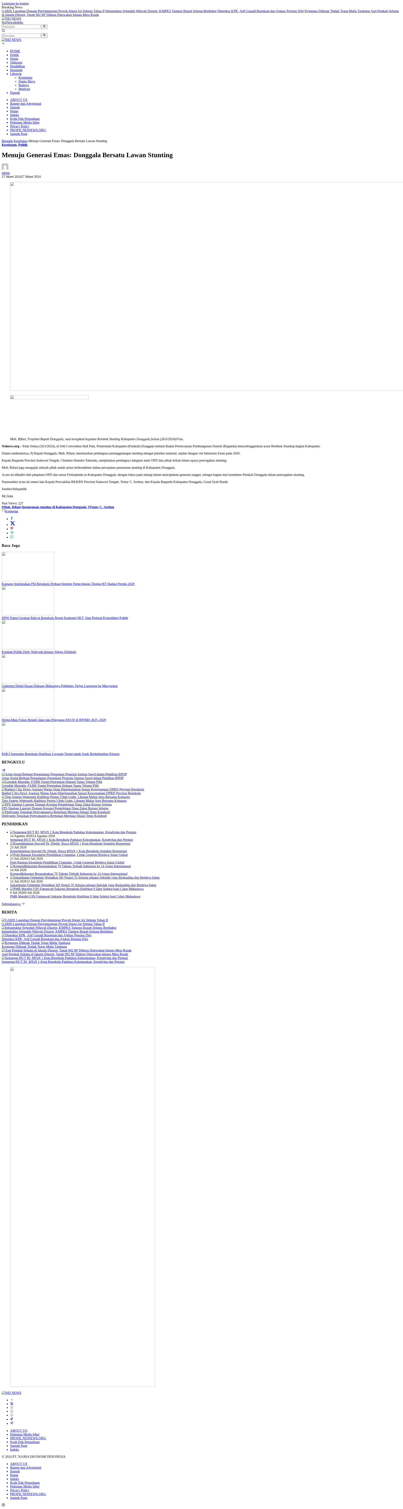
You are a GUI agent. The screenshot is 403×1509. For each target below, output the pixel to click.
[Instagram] (11, 1407)
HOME (15, 51)
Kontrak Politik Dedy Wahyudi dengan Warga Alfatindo (39, 652)
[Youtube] (11, 1411)
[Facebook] (11, 1400)
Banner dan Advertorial (25, 103)
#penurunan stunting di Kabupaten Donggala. (54, 507)
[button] (44, 26)
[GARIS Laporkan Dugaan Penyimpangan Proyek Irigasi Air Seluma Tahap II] (55, 920)
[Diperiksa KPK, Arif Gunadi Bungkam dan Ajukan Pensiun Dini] (46, 935)
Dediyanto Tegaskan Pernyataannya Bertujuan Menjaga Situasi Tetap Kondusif (54, 816)
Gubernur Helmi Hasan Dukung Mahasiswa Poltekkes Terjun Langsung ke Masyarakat (60, 686)
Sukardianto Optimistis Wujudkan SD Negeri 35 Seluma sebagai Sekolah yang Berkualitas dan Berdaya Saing (83, 885)
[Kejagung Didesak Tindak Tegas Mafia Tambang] (36, 943)
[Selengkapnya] (3, 770)
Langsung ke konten (15, 3)
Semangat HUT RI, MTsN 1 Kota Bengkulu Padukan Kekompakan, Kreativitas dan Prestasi (71, 840)
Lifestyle (16, 74)
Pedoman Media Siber (24, 122)
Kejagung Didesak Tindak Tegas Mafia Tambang (337, 11)
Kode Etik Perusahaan (25, 118)
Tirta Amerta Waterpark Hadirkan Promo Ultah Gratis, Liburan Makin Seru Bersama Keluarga (64, 800)
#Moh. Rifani (11, 507)
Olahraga (16, 62)
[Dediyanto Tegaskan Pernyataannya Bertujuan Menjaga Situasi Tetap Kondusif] (56, 812)
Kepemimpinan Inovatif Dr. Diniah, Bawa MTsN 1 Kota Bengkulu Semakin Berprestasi (68, 851)
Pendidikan (17, 66)
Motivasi (24, 89)
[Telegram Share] (11, 533)
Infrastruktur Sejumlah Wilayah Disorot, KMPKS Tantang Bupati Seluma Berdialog (161, 11)
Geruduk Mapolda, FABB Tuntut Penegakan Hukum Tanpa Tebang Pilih (50, 785)
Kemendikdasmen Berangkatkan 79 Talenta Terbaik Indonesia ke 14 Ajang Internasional (68, 874)
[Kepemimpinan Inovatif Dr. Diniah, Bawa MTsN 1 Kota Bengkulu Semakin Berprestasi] (70, 843)
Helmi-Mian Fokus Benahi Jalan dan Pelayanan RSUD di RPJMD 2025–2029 (54, 720)
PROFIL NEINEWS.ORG (28, 130)
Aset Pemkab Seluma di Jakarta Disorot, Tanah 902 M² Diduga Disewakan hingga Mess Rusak (65, 954)
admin (6, 173)
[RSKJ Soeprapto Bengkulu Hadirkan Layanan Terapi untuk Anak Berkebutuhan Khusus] (28, 750)
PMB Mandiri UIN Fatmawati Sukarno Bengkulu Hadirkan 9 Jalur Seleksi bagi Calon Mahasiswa (75, 896)
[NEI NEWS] (11, 18)
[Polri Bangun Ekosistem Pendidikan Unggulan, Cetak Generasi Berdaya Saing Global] (69, 855)
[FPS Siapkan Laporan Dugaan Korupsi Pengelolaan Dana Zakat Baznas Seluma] (57, 804)
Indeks (18, 22)
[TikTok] (11, 1419)
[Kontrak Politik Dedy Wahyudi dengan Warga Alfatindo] (28, 648)
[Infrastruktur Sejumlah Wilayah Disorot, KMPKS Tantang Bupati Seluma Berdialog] (59, 927)
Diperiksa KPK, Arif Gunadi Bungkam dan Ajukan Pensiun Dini (260, 11)
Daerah (15, 92)
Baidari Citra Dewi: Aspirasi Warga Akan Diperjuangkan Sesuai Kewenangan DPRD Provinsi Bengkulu (71, 793)
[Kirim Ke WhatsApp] (11, 537)
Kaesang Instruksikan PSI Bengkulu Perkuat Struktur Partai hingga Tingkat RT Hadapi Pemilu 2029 (68, 584)
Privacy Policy (19, 126)
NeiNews (8, 22)
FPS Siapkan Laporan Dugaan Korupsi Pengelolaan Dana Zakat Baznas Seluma (55, 808)
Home (14, 111)
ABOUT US (18, 100)
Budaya (23, 85)
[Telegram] (11, 1423)
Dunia (14, 58)
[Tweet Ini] (12, 524)
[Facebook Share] (11, 519)
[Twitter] (11, 1404)
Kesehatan (25, 77)
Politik (14, 55)
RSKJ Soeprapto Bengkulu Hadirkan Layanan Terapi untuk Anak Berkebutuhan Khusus (60, 754)
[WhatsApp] (11, 1415)
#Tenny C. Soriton (101, 507)
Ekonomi (16, 70)
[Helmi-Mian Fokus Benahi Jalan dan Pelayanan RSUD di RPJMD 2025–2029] (28, 716)
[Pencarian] (3, 31)
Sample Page (18, 134)
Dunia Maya (26, 81)
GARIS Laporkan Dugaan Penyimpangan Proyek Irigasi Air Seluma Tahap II (53, 11)
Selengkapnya (11, 904)
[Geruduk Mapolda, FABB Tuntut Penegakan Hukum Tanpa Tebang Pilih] (52, 782)
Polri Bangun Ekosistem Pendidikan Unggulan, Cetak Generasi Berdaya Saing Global (67, 862)
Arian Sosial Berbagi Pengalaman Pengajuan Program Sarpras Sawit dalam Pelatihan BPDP (63, 778)
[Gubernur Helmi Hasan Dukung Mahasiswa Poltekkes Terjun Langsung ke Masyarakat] (28, 682)
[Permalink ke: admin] (5, 169)
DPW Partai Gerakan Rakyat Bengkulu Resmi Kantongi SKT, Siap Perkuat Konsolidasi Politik (65, 618)
